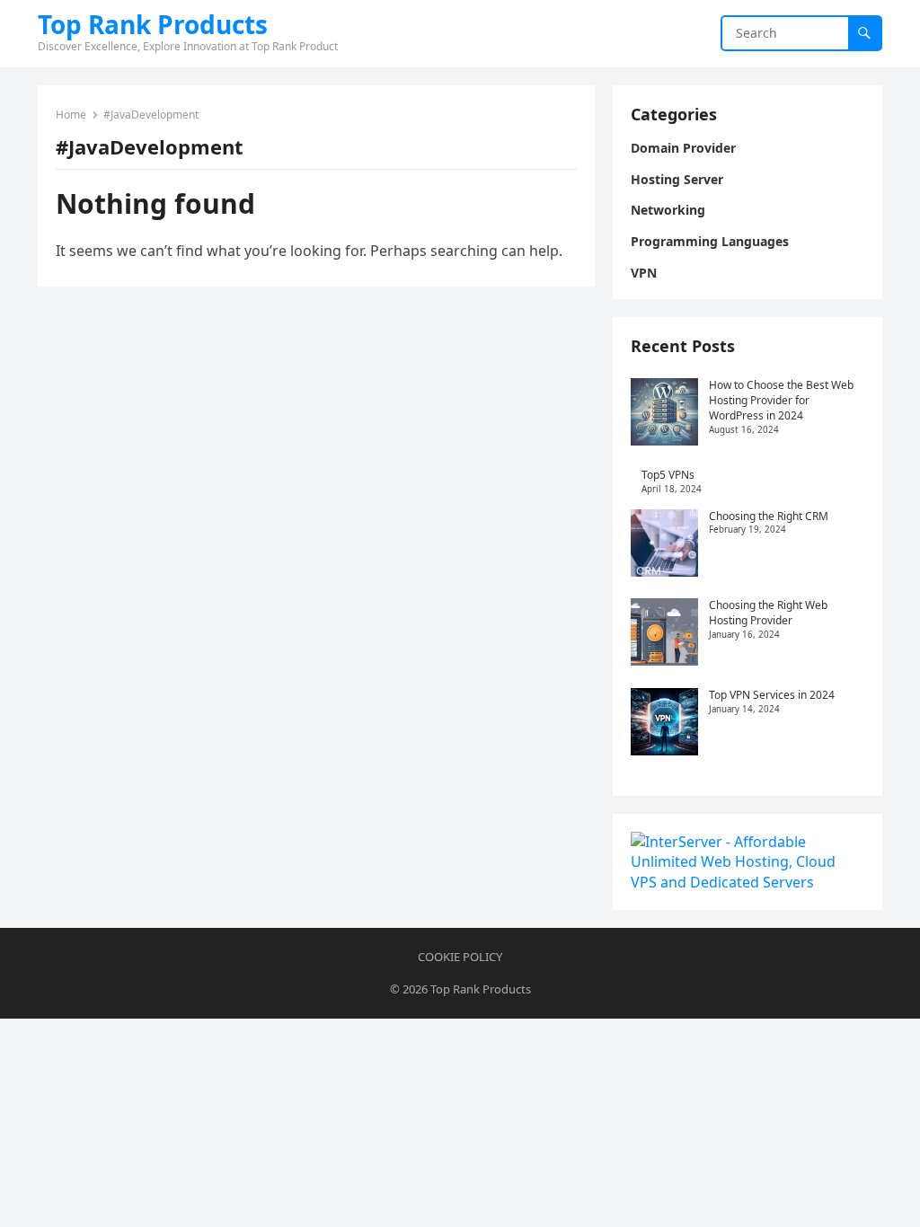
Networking (668, 209)
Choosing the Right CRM (768, 516)
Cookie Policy (460, 957)
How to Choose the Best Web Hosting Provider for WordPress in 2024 (781, 400)
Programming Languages (710, 241)
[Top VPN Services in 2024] (664, 724)
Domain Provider (683, 147)
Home (71, 114)
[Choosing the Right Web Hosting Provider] (664, 634)
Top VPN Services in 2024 (772, 694)
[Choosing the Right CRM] (664, 545)
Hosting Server (677, 179)
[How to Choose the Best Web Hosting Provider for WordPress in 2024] (664, 414)
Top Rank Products (153, 24)
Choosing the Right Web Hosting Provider (768, 612)
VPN (644, 272)
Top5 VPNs (667, 474)
